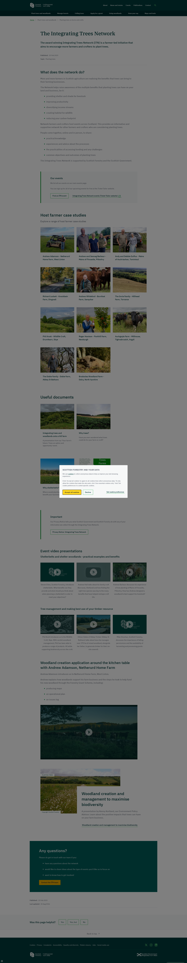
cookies (71, 474)
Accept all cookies (72, 492)
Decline (88, 492)
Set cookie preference (115, 492)
